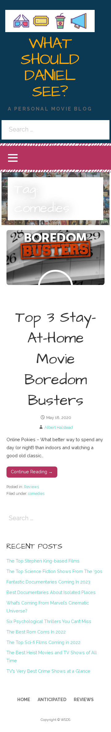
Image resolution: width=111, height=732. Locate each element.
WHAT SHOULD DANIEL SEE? (50, 67)
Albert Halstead (58, 427)
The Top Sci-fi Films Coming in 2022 (43, 642)
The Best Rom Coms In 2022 (36, 631)
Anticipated (52, 699)
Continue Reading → (32, 471)
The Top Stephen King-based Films (43, 560)
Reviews (31, 486)
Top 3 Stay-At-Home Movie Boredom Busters (55, 359)
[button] (12, 158)
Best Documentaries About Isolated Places (51, 592)
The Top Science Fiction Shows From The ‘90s (54, 571)
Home (23, 699)
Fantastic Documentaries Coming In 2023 (48, 581)
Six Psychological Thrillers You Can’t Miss (48, 621)
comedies (36, 493)
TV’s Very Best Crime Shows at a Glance (48, 671)
